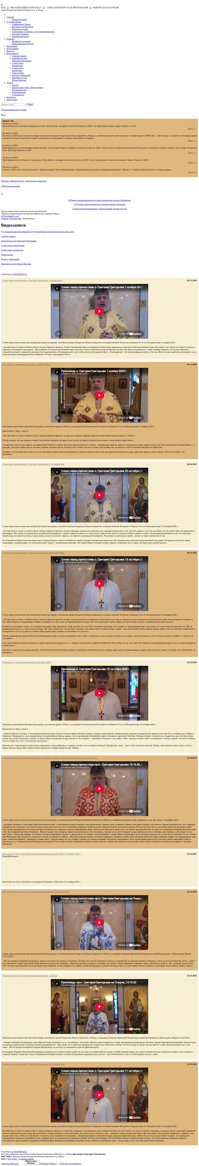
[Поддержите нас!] (10, 216)
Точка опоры (18, 73)
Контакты (11, 97)
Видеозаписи (12, 53)
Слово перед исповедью (18, 69)
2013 (63, 232)
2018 (42, 232)
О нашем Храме (13, 22)
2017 (46, 232)
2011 (72, 232)
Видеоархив (15, 218)
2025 (11, 232)
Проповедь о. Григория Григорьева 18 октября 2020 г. (27, 662)
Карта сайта (11, 100)
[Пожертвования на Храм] (13, 110)
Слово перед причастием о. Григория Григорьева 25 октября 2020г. (33, 464)
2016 (50, 232)
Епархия (10, 39)
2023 (20, 232)
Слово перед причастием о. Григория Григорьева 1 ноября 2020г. (32, 280)
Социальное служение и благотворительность (33, 31)
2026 (7, 232)
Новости (10, 51)
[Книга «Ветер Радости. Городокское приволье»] (24, 181)
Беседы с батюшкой (21, 75)
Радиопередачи (19, 92)
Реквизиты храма (20, 29)
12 (26, 274)
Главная (10, 17)
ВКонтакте (13, 856)
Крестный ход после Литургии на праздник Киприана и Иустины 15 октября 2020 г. (41, 854)
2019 (37, 232)
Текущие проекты (20, 34)
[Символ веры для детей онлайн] (2, 194)
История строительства (22, 27)
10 (22, 274)
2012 (68, 232)
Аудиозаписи (18, 95)
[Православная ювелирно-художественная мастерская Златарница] (99, 200)
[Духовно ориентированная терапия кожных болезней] (99, 204)
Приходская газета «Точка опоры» (28, 87)
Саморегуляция (19, 56)
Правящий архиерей (21, 41)
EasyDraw (12, 1159)
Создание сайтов (26, 1159)
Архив (9, 83)
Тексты (15, 85)
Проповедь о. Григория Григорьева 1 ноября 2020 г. (26, 364)
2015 (55, 232)
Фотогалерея (12, 48)
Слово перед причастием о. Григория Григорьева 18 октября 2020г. (33, 553)
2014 (59, 232)
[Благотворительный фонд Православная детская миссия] (99, 209)
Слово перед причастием (18, 64)
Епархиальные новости (23, 44)
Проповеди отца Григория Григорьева (22, 59)
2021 (29, 232)
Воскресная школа (20, 36)
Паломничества (19, 90)
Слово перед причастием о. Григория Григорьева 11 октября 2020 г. (33, 1064)
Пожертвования (19, 19)
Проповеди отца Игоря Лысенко (19, 79)
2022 (24, 232)
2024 (16, 232)
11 (24, 274)
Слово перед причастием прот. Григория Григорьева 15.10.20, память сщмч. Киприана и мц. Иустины (49, 758)
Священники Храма (21, 24)
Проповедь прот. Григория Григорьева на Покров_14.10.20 (29, 976)
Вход (3, 115)
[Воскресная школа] (10, 186)
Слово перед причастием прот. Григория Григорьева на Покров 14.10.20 (35, 892)
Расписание (11, 46)
